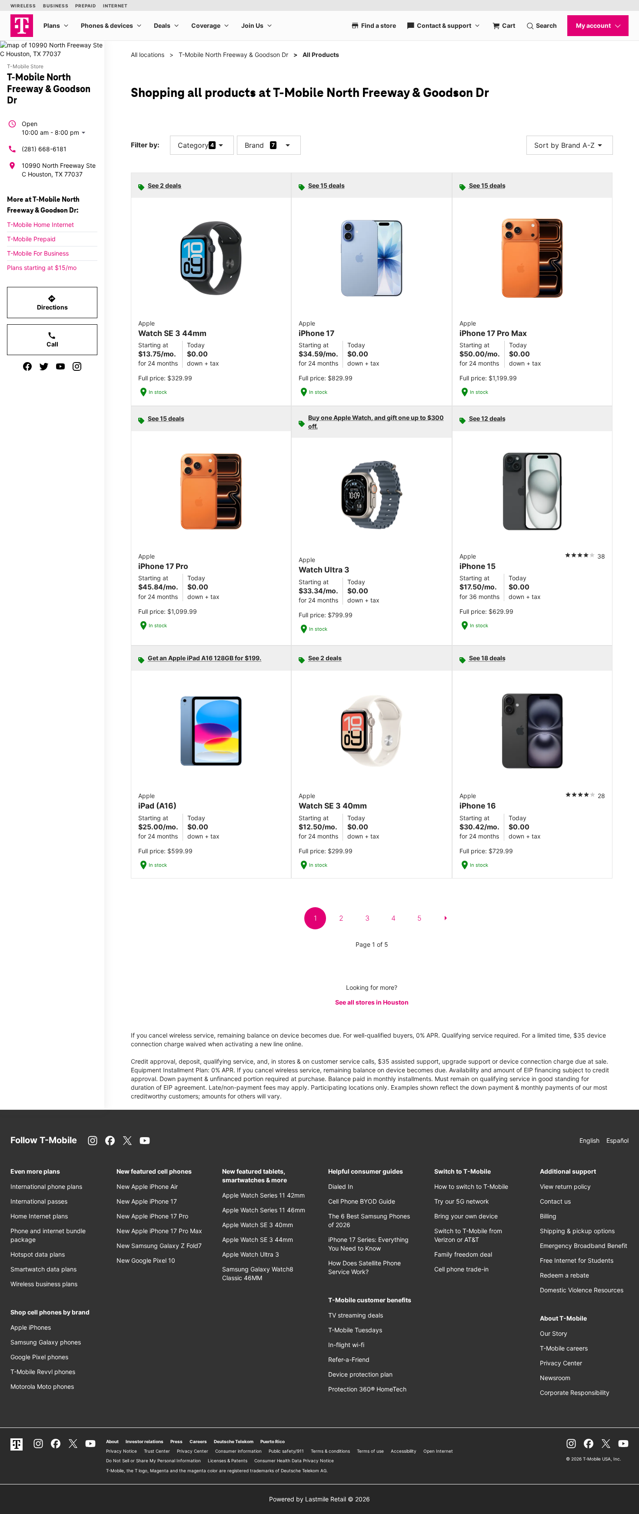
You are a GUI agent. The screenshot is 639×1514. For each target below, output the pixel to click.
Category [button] (193, 145)
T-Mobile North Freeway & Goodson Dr (233, 54)
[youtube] (60, 366)
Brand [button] (254, 145)
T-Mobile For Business (38, 253)
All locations (147, 54)
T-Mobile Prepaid (31, 239)
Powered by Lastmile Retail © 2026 (319, 1499)
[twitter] (44, 366)
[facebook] (27, 366)
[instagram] (77, 366)
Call (52, 339)
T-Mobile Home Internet (40, 224)
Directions (52, 302)
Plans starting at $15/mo (42, 267)
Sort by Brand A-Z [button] (569, 145)
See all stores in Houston (372, 1002)
